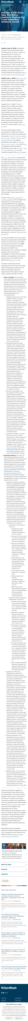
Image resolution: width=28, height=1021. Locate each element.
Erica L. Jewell (5, 39)
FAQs (16, 226)
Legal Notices (18, 998)
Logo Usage (18, 1002)
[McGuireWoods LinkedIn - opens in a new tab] (1, 992)
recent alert (23, 78)
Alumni (3, 1002)
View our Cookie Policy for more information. (16, 1015)
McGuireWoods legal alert (11, 473)
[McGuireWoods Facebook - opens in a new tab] (3, 992)
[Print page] (5, 43)
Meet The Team (6, 864)
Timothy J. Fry (21, 37)
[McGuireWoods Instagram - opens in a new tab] (7, 992)
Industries (4, 874)
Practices (4, 869)
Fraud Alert (18, 1000)
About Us (3, 998)
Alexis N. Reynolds (15, 39)
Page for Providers (15, 260)
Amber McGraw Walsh (9, 37)
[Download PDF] (2, 43)
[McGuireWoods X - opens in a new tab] (5, 992)
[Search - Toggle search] (20, 2)
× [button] (26, 1003)
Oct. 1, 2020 (7, 157)
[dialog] (14, 1011)
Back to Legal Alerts (8, 5)
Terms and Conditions (13, 341)
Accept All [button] (9, 1018)
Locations (3, 1000)
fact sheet (16, 737)
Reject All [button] (19, 1018)
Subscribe (5, 880)
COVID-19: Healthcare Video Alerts (12, 851)
